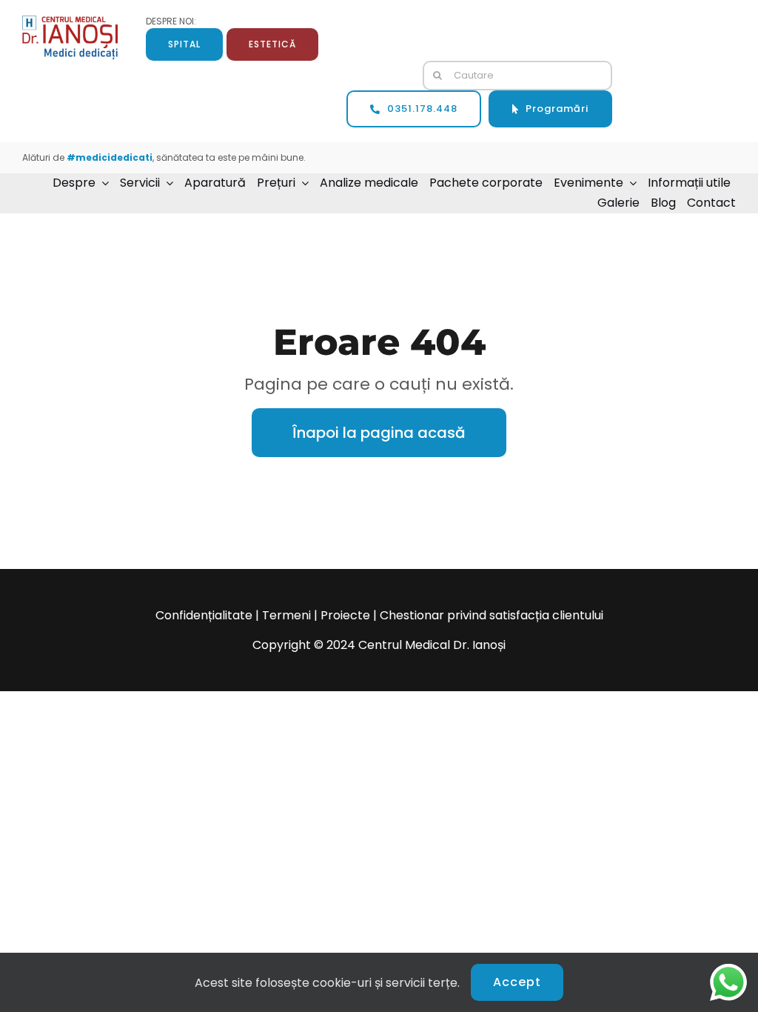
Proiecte (345, 615)
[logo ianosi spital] (70, 21)
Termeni (286, 615)
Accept (517, 982)
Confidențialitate (203, 615)
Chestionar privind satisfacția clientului (491, 615)
